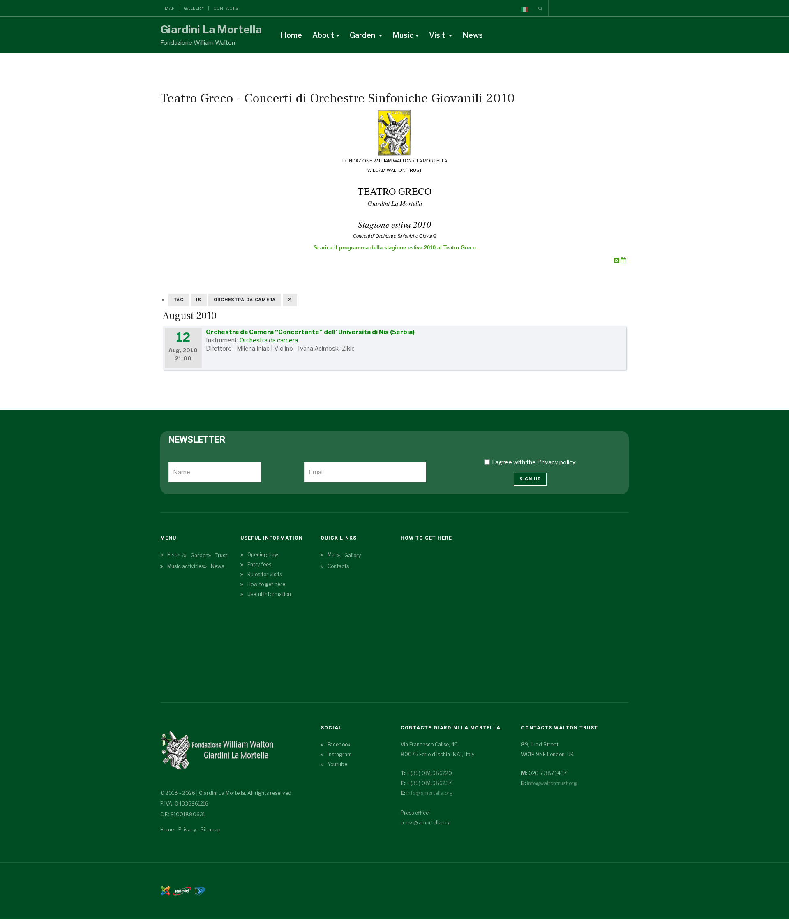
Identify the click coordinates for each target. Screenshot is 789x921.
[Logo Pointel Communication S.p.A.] (182, 890)
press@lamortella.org (426, 822)
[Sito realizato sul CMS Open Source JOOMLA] (165, 890)
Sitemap (210, 829)
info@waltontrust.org (552, 783)
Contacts (225, 8)
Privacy (187, 829)
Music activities (185, 566)
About (323, 35)
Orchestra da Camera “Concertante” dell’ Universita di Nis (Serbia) (310, 332)
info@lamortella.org (429, 793)
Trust (221, 555)
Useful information (269, 594)
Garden (363, 35)
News (472, 35)
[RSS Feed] (617, 260)
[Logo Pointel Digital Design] (200, 890)
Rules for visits (264, 574)
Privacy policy (556, 462)
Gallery (194, 8)
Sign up (530, 479)
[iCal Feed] (623, 260)
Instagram (340, 754)
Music (402, 35)
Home (291, 35)
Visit (438, 35)
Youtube (337, 764)
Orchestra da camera (269, 340)
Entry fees (259, 564)
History (175, 555)
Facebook (339, 744)
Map (170, 8)
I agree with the (534, 462)
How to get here (266, 584)
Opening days (263, 555)
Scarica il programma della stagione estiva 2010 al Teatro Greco (395, 248)
